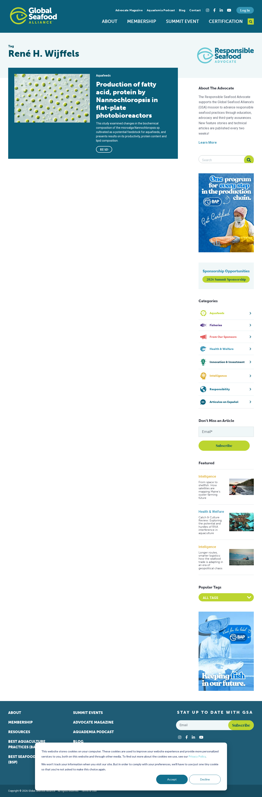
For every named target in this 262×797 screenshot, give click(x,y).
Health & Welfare (211, 512)
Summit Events (88, 712)
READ (104, 149)
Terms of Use (89, 790)
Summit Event (182, 21)
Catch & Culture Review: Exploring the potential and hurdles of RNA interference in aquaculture (210, 525)
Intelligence (207, 476)
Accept (172, 779)
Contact (195, 10)
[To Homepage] (33, 16)
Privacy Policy (197, 756)
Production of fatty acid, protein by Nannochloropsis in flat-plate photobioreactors (127, 99)
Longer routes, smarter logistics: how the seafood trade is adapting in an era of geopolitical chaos (211, 560)
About (109, 21)
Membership (141, 21)
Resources (19, 732)
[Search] (249, 160)
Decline (205, 779)
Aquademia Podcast (161, 10)
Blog (182, 10)
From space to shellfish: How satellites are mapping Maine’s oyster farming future (209, 490)
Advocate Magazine (129, 10)
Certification (226, 21)
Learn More (208, 142)
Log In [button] (245, 10)
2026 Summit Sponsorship (226, 279)
